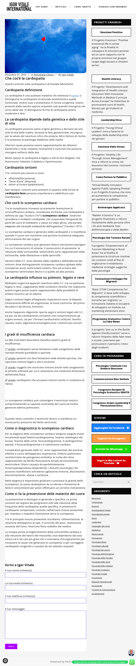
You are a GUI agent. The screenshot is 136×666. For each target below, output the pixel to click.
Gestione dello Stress (111, 146)
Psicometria (97, 578)
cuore (74, 95)
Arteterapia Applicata (111, 207)
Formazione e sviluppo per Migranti (111, 280)
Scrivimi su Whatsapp (109, 449)
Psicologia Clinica (44, 74)
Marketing (96, 530)
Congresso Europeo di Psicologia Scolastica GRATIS (111, 391)
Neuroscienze (97, 534)
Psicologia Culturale (100, 546)
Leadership (96, 522)
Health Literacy (111, 78)
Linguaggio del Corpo (101, 526)
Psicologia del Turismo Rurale (111, 237)
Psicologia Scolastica (101, 570)
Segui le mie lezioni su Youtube (111, 462)
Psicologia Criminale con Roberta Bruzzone (111, 367)
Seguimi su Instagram (111, 438)
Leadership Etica (111, 119)
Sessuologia (97, 586)
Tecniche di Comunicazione (103, 589)
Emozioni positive (111, 32)
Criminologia (97, 502)
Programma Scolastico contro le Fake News (111, 320)
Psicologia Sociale (99, 574)
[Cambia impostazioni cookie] (5, 660)
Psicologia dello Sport (101, 562)
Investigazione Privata (101, 510)
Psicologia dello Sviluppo (102, 566)
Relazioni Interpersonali (102, 582)
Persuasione (97, 538)
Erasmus (95, 506)
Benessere (96, 498)
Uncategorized (98, 593)
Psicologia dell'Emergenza (103, 554)
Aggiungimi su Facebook (109, 427)
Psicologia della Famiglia (102, 558)
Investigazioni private (101, 514)
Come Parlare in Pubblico (111, 177)
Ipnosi (94, 518)
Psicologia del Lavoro (101, 550)
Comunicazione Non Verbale (111, 379)
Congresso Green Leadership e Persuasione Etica (111, 404)
